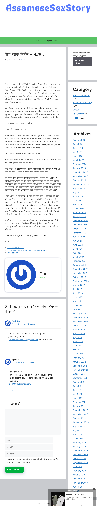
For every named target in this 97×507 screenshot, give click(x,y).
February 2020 (80, 442)
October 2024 (79, 229)
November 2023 (80, 273)
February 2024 (80, 261)
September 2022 (81, 329)
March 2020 (78, 438)
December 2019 (80, 450)
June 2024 (78, 245)
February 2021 (79, 402)
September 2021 (80, 378)
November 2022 (80, 321)
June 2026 (78, 148)
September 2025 (81, 184)
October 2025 (79, 180)
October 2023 (79, 277)
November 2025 (80, 176)
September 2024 (81, 233)
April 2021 (77, 398)
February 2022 (79, 358)
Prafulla (16, 321)
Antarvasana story (81, 95)
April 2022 (77, 350)
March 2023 (78, 305)
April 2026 (77, 156)
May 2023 (77, 297)
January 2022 (79, 362)
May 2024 (77, 249)
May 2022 (77, 345)
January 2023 (79, 313)
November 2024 (80, 224)
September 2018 (80, 462)
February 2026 (80, 164)
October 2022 (79, 325)
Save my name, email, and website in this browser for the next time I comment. (33, 461)
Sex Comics (78, 114)
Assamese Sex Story (15, 248)
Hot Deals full (12, 253)
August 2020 (79, 426)
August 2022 (79, 333)
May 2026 (77, 152)
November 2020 (80, 414)
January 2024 (79, 265)
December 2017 (80, 479)
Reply (10, 346)
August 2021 (79, 382)
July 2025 (77, 192)
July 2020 (77, 430)
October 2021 (79, 374)
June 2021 (77, 390)
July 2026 (77, 144)
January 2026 (79, 168)
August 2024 (79, 237)
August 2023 (79, 285)
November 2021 (80, 370)
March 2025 (78, 208)
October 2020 (79, 418)
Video (75, 118)
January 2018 (79, 475)
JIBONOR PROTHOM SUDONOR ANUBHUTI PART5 (27, 250)
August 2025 (79, 188)
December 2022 (80, 317)
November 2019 (80, 454)
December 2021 (80, 366)
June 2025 (78, 196)
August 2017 (79, 487)
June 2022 (78, 341)
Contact (43, 277)
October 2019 (79, 458)
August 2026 (79, 140)
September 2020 (81, 422)
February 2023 (80, 309)
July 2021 (77, 386)
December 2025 (80, 172)
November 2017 (80, 483)
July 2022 (77, 337)
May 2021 (77, 394)
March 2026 (78, 160)
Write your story (50, 41)
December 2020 (80, 410)
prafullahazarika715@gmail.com (23, 339)
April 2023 (77, 301)
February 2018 (79, 471)
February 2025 (79, 212)
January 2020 (79, 446)
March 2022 (78, 354)
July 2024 (77, 241)
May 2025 (77, 200)
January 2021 (79, 406)
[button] (62, 40)
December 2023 (80, 269)
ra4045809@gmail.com (19, 384)
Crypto (76, 110)
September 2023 (81, 281)
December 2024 (80, 220)
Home (36, 41)
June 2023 (78, 293)
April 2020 (77, 434)
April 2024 (77, 253)
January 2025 (79, 216)
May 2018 (77, 466)
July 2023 (77, 289)
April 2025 (77, 204)
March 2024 (78, 257)
